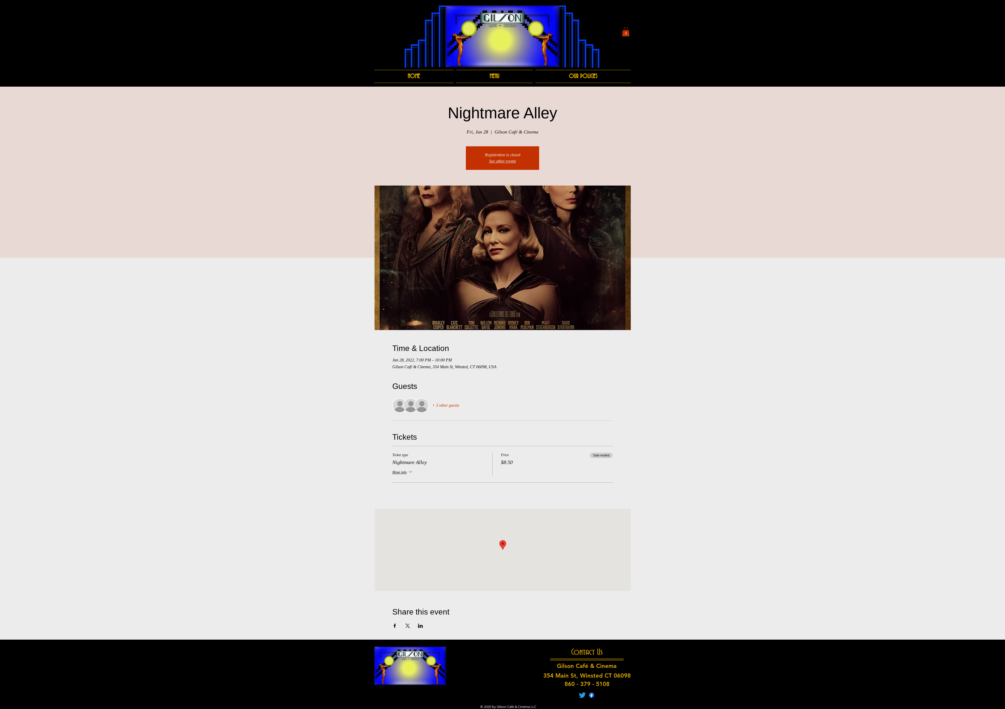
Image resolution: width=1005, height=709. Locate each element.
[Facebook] (591, 695)
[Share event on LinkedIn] (420, 626)
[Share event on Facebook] (394, 626)
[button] (626, 31)
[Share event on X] (407, 626)
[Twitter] (582, 695)
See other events (502, 161)
